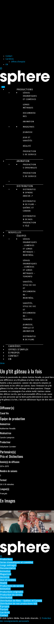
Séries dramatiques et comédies (30, 96)
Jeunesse (28, 132)
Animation (28, 121)
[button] (27, 407)
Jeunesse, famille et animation (28, 327)
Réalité (27, 146)
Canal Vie (4, 413)
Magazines (28, 127)
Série (2, 363)
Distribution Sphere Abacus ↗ (29, 192)
